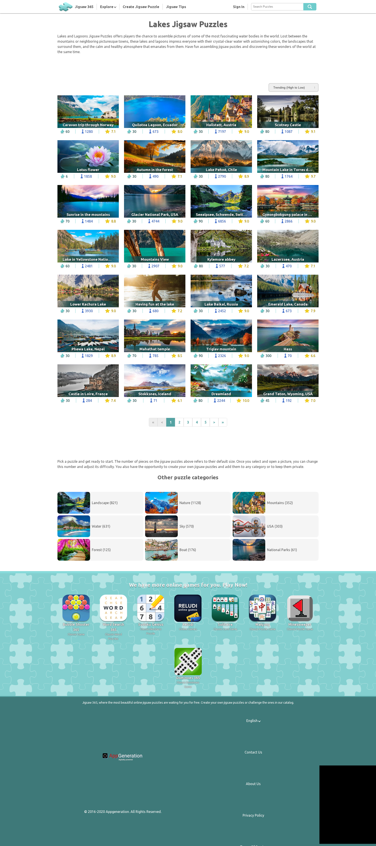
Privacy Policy (253, 815)
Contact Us (253, 752)
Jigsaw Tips (176, 7)
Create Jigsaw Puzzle (141, 7)
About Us (253, 784)
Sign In (238, 7)
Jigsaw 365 (84, 7)
